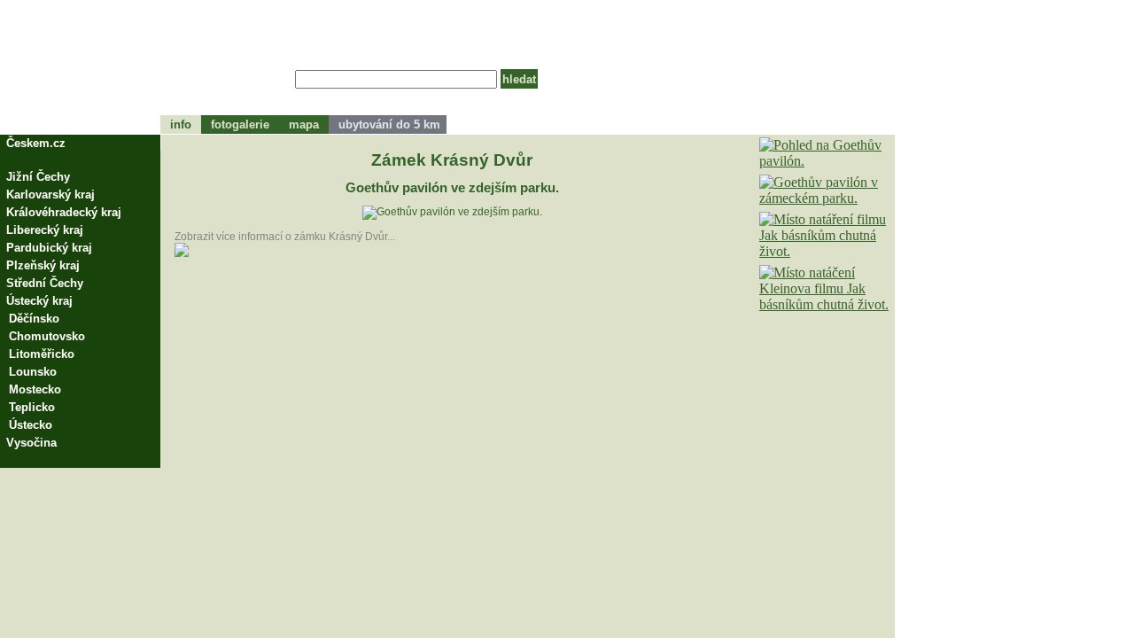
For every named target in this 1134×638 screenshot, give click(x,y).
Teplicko (32, 407)
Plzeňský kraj (43, 265)
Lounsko (33, 371)
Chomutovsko (47, 336)
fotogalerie (240, 124)
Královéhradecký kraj (63, 212)
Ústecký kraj (39, 300)
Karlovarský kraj (50, 194)
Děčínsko (34, 318)
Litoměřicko (41, 354)
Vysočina (31, 442)
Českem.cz (36, 143)
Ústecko (30, 425)
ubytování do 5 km (387, 124)
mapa (304, 124)
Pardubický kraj (49, 247)
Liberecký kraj (44, 230)
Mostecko (35, 389)
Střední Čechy (44, 283)
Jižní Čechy (38, 176)
